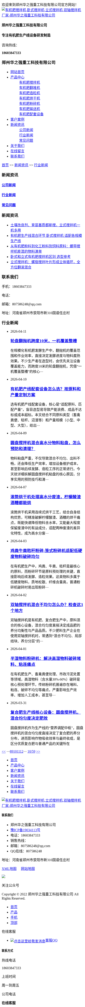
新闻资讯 (17, 125)
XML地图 (9, 869)
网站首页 (17, 72)
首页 (5, 165)
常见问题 (26, 140)
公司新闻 (26, 130)
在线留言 (17, 151)
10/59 (31, 751)
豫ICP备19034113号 (25, 830)
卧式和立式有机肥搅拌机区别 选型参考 (40, 257)
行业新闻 (26, 135)
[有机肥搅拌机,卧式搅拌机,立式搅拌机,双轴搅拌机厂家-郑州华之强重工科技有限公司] (42, 15)
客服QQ (51, 940)
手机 (13, 917)
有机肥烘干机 (29, 98)
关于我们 (17, 146)
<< (4, 751)
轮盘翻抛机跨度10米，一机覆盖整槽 (43, 341)
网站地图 (28, 869)
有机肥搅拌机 (29, 82)
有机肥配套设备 (31, 114)
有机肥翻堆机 (29, 88)
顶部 (13, 923)
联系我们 (17, 156)
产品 (13, 912)
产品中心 (17, 77)
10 (15, 751)
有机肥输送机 (29, 109)
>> (38, 751)
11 (18, 751)
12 (21, 751)
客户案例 (17, 119)
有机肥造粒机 (29, 93)
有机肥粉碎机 (29, 103)
